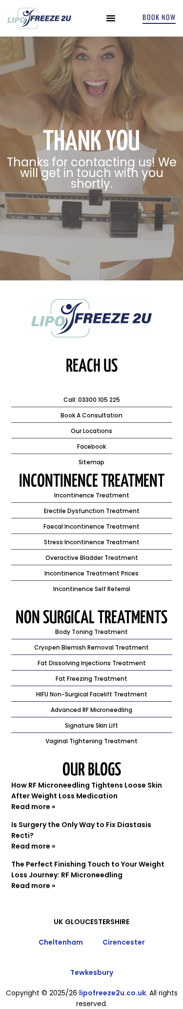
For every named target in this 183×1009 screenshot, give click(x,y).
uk (58, 922)
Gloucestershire (97, 922)
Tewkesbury (91, 972)
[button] (110, 18)
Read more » (33, 806)
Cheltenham (61, 942)
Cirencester (123, 942)
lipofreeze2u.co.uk (112, 993)
